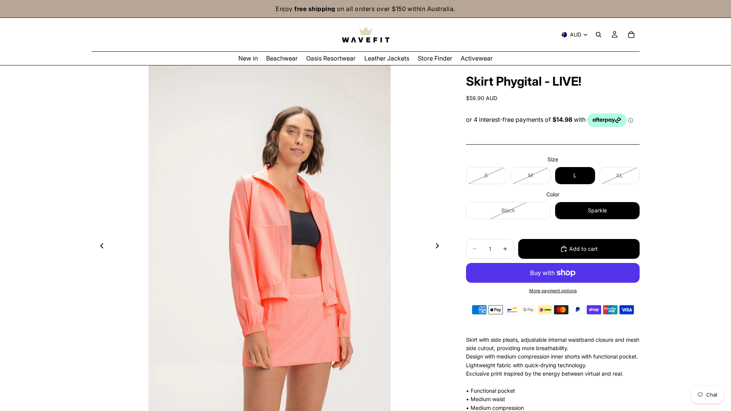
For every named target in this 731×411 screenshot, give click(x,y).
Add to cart (583, 248)
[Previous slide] (99, 247)
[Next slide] (439, 247)
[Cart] (631, 34)
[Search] (598, 34)
